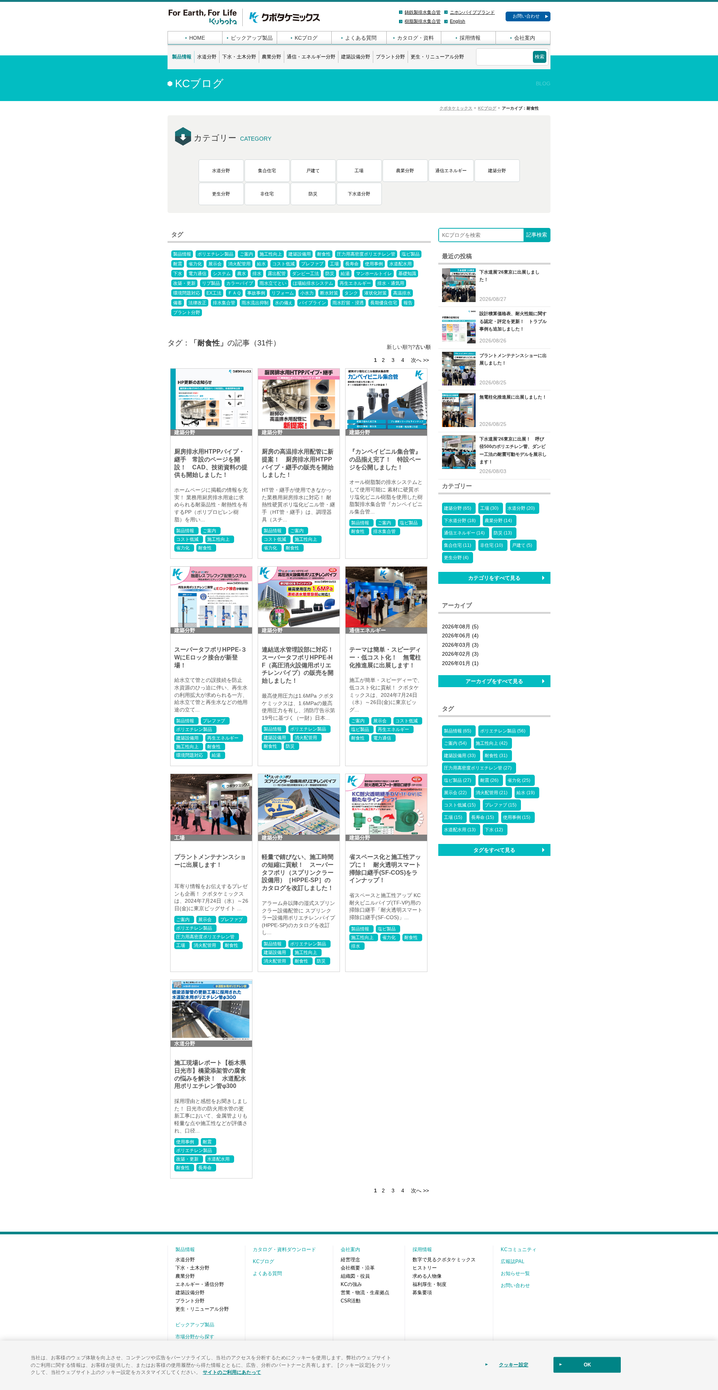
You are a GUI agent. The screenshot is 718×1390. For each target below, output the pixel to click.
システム (222, 273)
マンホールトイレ (374, 273)
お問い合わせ (526, 16)
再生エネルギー (355, 283)
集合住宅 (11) (457, 545)
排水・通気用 (390, 283)
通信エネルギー (451, 170)
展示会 (215, 263)
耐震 (177, 263)
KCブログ (306, 38)
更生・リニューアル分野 (437, 57)
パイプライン (312, 302)
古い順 (423, 347)
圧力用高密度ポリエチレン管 (366, 254)
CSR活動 (350, 1301)
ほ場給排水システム (313, 283)
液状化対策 (375, 293)
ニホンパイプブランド (472, 12)
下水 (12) (494, 829)
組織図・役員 (355, 1276)
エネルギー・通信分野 (199, 1284)
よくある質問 (361, 38)
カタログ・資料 (415, 38)
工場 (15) (453, 817)
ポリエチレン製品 (215, 254)
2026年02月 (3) (460, 654)
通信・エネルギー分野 (311, 57)
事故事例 (256, 293)
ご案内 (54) (455, 743)
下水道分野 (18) (460, 520)
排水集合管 (224, 302)
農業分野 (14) (498, 520)
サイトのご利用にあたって (232, 1371)
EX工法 (213, 293)
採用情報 (470, 38)
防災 (313, 194)
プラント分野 (390, 57)
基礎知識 (407, 273)
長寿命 (352, 263)
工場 (359, 170)
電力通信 (197, 273)
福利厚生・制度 (429, 1284)
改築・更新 (184, 283)
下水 (177, 273)
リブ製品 (211, 283)
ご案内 (246, 254)
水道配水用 (400, 263)
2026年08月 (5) (460, 627)
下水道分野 (359, 194)
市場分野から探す (194, 1336)
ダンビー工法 (305, 273)
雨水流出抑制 (255, 302)
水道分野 (207, 57)
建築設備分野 (355, 57)
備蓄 (177, 302)
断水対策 (329, 293)
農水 (241, 273)
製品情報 (181, 57)
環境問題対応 (186, 293)
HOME (197, 38)
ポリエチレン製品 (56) (502, 731)
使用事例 (374, 263)
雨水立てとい (273, 283)
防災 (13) (503, 533)
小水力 (307, 293)
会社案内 (524, 38)
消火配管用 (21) (491, 792)
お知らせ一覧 (515, 1273)
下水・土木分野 (239, 57)
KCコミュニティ (519, 1249)
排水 (256, 273)
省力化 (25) (518, 780)
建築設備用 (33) (460, 755)
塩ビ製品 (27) (457, 780)
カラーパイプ (239, 283)
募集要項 (422, 1292)
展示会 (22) (455, 792)
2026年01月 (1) (460, 663)
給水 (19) (525, 792)
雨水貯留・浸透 (348, 302)
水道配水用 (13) (460, 829)
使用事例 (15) (516, 817)
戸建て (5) (522, 545)
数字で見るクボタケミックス (444, 1259)
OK (587, 1365)
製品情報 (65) (457, 731)
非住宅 (267, 194)
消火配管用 (239, 263)
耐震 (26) (489, 780)
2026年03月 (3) (460, 645)
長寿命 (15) (482, 817)
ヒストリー (424, 1268)
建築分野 (497, 170)
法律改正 (197, 302)
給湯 (345, 273)
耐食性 (324, 254)
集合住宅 (267, 170)
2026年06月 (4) (460, 635)
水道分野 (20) (521, 508)
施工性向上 (271, 254)
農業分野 (271, 57)
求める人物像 (427, 1276)
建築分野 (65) (457, 508)
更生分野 (221, 194)
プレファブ (312, 263)
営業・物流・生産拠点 (365, 1292)
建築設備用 (299, 254)
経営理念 (350, 1259)
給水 (261, 263)
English (457, 21)
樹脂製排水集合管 (423, 21)
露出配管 (277, 273)
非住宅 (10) (491, 545)
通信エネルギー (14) (464, 533)
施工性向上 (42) (491, 743)
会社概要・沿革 (358, 1268)
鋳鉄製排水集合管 (423, 12)
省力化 (195, 263)
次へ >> (420, 360)
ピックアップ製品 (252, 38)
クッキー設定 (513, 1365)
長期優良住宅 (383, 302)
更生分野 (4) (456, 557)
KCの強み (351, 1284)
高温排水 (402, 293)
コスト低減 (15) (460, 805)
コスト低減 (283, 263)
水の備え (284, 302)
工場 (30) (489, 508)
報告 (408, 302)
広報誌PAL (512, 1261)
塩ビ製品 (411, 254)
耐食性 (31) (496, 755)
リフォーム (282, 293)
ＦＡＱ (234, 293)
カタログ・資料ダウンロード (284, 1249)
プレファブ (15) (500, 805)
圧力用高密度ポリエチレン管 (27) (478, 768)
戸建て (313, 170)
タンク (351, 293)
